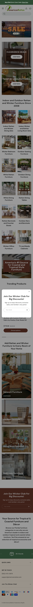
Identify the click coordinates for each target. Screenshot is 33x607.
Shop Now (25, 2)
